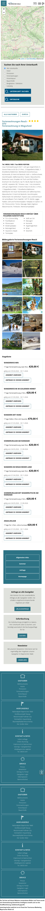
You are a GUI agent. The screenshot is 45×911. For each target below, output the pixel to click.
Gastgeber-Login (22, 774)
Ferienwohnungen (22, 691)
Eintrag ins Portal (22, 772)
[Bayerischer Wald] (14, 4)
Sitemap (17, 747)
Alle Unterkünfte (12, 68)
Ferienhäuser (11, 78)
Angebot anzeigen (13, 375)
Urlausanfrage (22, 609)
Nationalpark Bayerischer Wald (22, 712)
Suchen (22, 636)
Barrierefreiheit (22, 779)
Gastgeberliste (26, 747)
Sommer (22, 564)
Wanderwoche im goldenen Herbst (20, 389)
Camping (10, 86)
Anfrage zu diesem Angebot (17, 380)
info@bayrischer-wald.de (22, 749)
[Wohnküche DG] (12, 250)
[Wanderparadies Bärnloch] (32, 286)
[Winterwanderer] (12, 323)
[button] (3, 9)
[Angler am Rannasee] (32, 268)
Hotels (22, 686)
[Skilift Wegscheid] (12, 268)
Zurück (25, 114)
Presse (22, 767)
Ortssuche (14, 99)
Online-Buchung (22, 742)
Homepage (22, 576)
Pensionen (10, 73)
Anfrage (22, 570)
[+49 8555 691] (43, 3)
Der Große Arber (22, 724)
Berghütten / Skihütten (14, 83)
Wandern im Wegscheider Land (18, 467)
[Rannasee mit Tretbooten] (12, 286)
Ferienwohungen (12, 76)
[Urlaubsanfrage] (35, 4)
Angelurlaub (10, 521)
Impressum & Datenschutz (22, 744)
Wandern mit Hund (12, 415)
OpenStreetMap (31, 59)
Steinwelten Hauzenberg (22, 719)
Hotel (8, 71)
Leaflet (22, 59)
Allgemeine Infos (22, 557)
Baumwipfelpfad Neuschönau (23, 721)
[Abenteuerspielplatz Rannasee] (12, 305)
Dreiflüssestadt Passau (22, 714)
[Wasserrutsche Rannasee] (32, 305)
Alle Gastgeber (10, 114)
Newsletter (22, 769)
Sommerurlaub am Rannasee (17, 441)
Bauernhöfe (11, 81)
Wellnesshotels (22, 684)
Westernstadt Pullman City (23, 717)
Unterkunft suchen (19, 91)
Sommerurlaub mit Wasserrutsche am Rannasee (21, 494)
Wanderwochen (11, 363)
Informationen (22, 777)
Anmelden (22, 660)
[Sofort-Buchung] (39, 4)
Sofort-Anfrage (23, 739)
